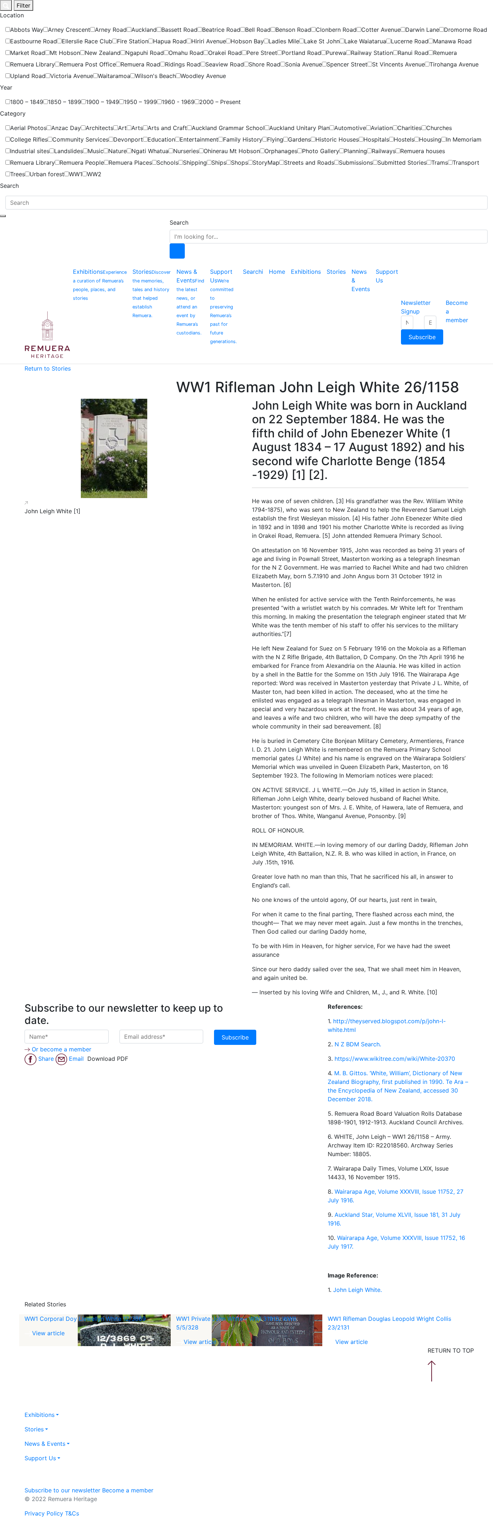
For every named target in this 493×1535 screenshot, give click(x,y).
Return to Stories (48, 368)
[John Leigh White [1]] (114, 448)
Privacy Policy (44, 1513)
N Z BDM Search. (358, 1044)
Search (179, 222)
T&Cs (72, 1513)
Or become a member (61, 1049)
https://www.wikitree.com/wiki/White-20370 (395, 1058)
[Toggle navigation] (3, 216)
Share (47, 1058)
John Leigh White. (357, 1289)
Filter (23, 5)
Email (77, 1058)
